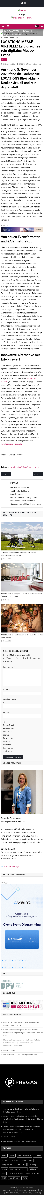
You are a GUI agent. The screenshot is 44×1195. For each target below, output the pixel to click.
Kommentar (9, 667)
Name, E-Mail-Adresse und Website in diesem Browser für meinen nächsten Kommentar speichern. (9, 738)
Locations (14, 467)
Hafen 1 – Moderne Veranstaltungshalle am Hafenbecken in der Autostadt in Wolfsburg (38, 474)
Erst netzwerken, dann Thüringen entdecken (20, 1055)
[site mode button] (37, 26)
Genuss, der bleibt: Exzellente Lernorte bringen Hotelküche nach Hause (21, 1023)
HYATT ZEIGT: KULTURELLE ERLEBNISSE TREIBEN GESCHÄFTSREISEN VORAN (19, 554)
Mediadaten (33, 1190)
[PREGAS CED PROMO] (22, 927)
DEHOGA (14, 1160)
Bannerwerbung (27, 1193)
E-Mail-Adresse (9, 701)
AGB (14, 1190)
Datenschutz (23, 1190)
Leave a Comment (34, 64)
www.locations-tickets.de (11, 444)
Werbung (38, 1193)
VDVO (25, 1178)
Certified (38, 1156)
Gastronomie (20, 1165)
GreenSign (33, 1165)
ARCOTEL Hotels (9, 1050)
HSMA (4, 1169)
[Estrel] (22, 229)
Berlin (12, 1156)
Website (6, 712)
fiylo (30, 1160)
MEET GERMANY (32, 1174)
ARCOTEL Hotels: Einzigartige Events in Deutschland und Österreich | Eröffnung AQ (21, 595)
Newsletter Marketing (12, 1193)
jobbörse (33, 1169)
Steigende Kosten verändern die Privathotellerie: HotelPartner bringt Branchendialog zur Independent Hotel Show (21, 1043)
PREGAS (22, 64)
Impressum (6, 1190)
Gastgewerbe (7, 1165)
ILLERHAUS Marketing (18, 1169)
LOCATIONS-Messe (26, 467)
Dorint (23, 1160)
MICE (4, 60)
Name (6, 689)
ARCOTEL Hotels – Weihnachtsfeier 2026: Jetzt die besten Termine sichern (22, 636)
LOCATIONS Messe (16, 1174)
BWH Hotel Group (24, 1156)
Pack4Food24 (14, 1178)
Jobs (41, 1190)
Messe (37, 467)
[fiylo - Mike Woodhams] (22, 17)
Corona (5, 1160)
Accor (4, 1156)
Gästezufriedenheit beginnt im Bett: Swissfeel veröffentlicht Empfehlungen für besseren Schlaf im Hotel (23, 1033)
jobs (3, 1174)
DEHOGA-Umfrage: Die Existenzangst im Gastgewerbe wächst (8, 474)
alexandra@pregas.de (13, 866)
